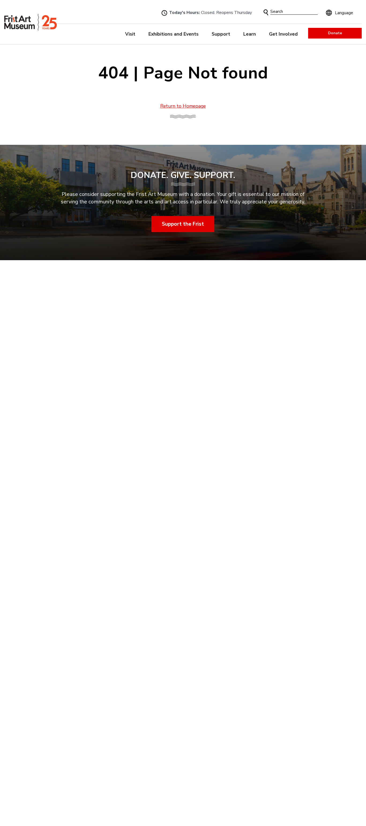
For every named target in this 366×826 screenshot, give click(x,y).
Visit (130, 34)
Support (221, 34)
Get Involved (283, 34)
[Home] (30, 22)
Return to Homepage (183, 106)
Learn (249, 34)
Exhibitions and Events (173, 34)
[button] (266, 12)
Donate (335, 33)
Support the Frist (183, 224)
